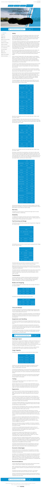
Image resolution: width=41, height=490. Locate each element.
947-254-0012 (38, 2)
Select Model (16, 5)
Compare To (23, 5)
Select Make (11, 5)
